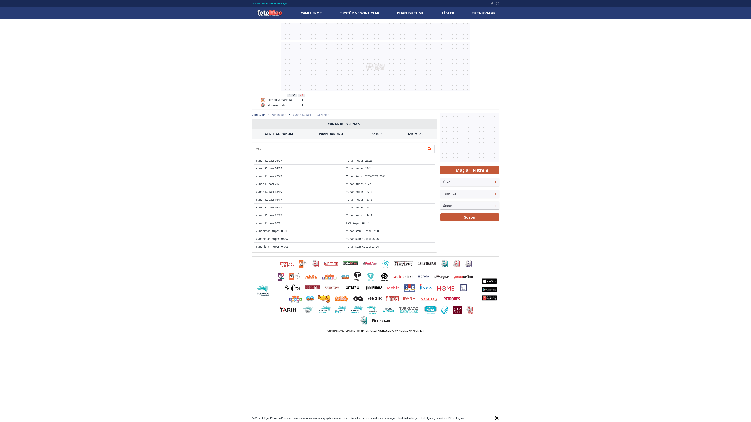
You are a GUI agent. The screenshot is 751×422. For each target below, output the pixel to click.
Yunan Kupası (302, 115)
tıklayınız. (460, 418)
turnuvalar (484, 13)
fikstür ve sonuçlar (359, 13)
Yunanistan (278, 115)
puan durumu (411, 13)
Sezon (447, 205)
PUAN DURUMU (331, 134)
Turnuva (449, 194)
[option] (281, 101)
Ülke (446, 182)
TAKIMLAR (416, 134)
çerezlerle (420, 418)
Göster (470, 217)
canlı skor (311, 13)
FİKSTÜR (375, 134)
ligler (448, 13)
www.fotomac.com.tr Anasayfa (269, 3)
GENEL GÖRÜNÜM (279, 134)
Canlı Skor (269, 13)
